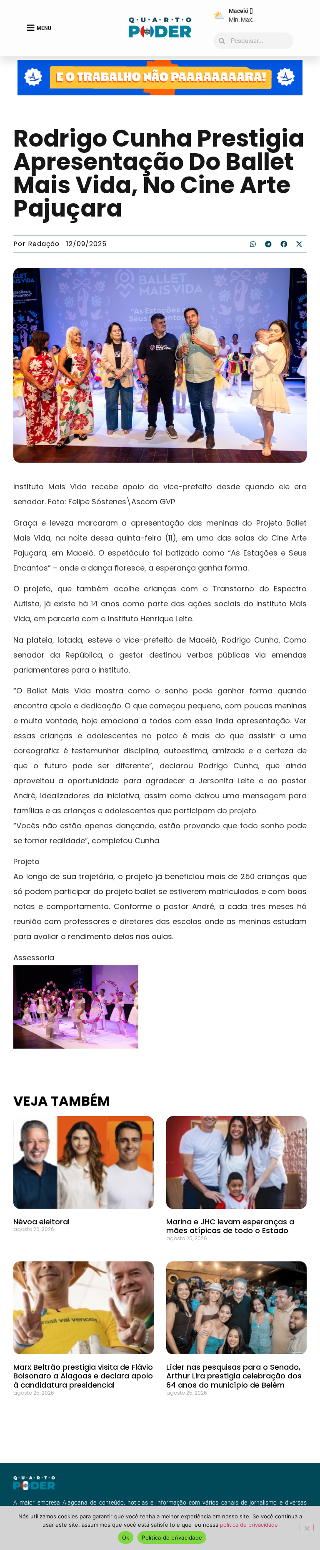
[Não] (307, 1527)
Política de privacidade (172, 1537)
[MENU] (31, 28)
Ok (126, 1537)
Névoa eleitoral (41, 1221)
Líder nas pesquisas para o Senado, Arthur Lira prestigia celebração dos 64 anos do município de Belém (234, 1376)
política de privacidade (249, 1524)
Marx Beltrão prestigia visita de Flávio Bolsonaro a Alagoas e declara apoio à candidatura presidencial (83, 1376)
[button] (252, 244)
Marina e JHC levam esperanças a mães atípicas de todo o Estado (230, 1226)
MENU (44, 28)
